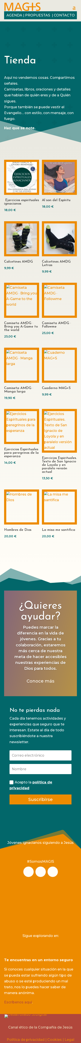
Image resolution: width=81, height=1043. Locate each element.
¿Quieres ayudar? (40, 611)
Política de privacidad (25, 1040)
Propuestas (38, 15)
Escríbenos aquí (18, 1002)
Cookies (54, 1040)
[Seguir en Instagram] (28, 872)
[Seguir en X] (53, 872)
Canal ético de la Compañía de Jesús (40, 1027)
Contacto (64, 15)
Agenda (14, 15)
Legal (69, 1040)
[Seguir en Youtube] (40, 872)
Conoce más (40, 681)
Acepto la (31, 785)
